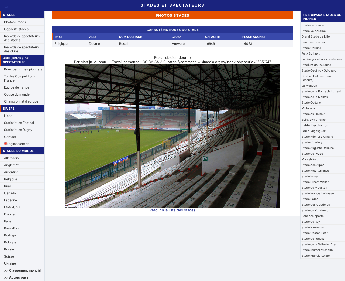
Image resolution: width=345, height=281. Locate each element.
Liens (8, 116)
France (9, 214)
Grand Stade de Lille (316, 36)
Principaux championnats (23, 69)
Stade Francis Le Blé (316, 256)
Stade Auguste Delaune (318, 148)
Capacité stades (16, 29)
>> (22, 270)
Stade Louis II (311, 199)
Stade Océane (311, 102)
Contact (10, 137)
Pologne (10, 242)
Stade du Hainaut (313, 114)
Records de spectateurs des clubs (22, 49)
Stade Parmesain (313, 227)
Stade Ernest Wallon (315, 182)
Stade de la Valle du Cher (319, 244)
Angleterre (12, 165)
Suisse (9, 256)
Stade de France (313, 25)
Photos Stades (15, 22)
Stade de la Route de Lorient (321, 91)
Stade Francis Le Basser (318, 193)
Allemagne (12, 158)
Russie (9, 249)
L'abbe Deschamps (315, 125)
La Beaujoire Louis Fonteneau (322, 59)
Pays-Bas (11, 228)
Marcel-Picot (311, 159)
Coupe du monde (17, 94)
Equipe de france (16, 87)
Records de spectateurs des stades (22, 38)
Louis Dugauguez (314, 131)
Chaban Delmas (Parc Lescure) (317, 78)
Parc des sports (313, 216)
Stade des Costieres (316, 204)
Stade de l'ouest (313, 239)
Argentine (11, 172)
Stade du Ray (311, 222)
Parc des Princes (313, 42)
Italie (7, 221)
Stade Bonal (310, 176)
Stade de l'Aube (312, 153)
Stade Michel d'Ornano (317, 136)
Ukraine (10, 263)
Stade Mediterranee (315, 170)
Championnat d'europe (21, 101)
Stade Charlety (312, 142)
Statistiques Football (19, 123)
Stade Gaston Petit (315, 233)
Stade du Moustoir (314, 187)
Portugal (10, 235)
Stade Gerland (311, 48)
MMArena (308, 108)
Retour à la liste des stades (172, 210)
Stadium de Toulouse (316, 65)
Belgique (10, 179)
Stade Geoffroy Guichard (319, 70)
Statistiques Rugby (18, 130)
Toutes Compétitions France (19, 78)
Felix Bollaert (311, 53)
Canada (10, 193)
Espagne (10, 200)
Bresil (8, 186)
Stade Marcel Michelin (317, 250)
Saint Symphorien (314, 119)
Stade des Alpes (313, 165)
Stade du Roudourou (316, 210)
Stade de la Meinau (315, 97)
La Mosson (309, 85)
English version (18, 144)
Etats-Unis (12, 207)
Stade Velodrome (314, 31)
